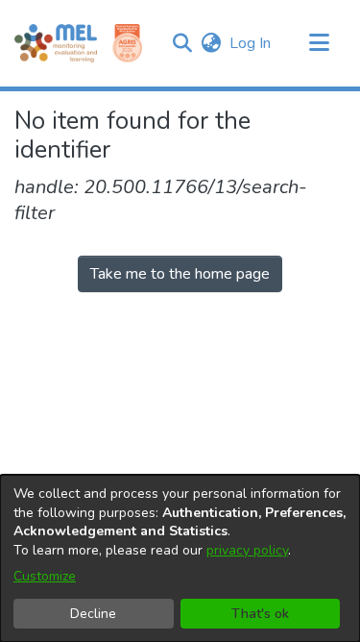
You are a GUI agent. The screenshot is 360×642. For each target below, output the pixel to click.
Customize (44, 576)
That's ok (260, 614)
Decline (93, 614)
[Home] (55, 43)
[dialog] (180, 558)
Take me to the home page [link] (180, 273)
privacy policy (247, 550)
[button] (182, 43)
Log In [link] (251, 43)
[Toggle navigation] (319, 43)
